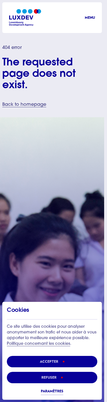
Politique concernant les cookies (38, 344)
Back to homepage (24, 104)
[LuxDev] (25, 17)
